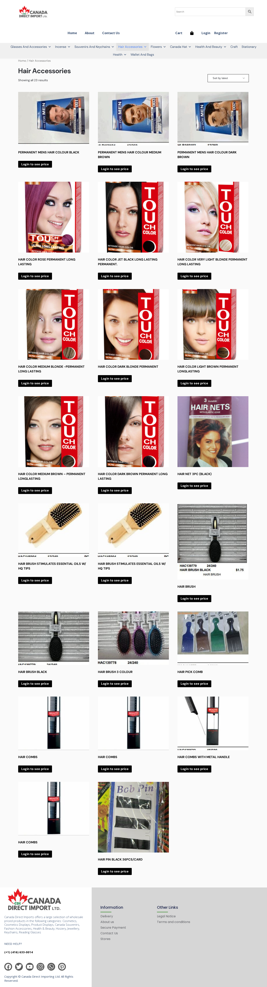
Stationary (249, 47)
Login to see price (35, 164)
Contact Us (111, 33)
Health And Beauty (208, 47)
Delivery (106, 916)
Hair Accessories (130, 47)
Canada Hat (178, 47)
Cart (178, 33)
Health (117, 55)
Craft (234, 47)
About (89, 33)
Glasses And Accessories (29, 47)
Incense (60, 47)
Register (221, 33)
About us (107, 922)
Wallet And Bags (142, 55)
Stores (105, 939)
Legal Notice (166, 916)
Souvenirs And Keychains (92, 47)
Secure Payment (113, 927)
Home (72, 33)
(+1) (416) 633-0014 (18, 952)
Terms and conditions (173, 922)
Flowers (156, 47)
